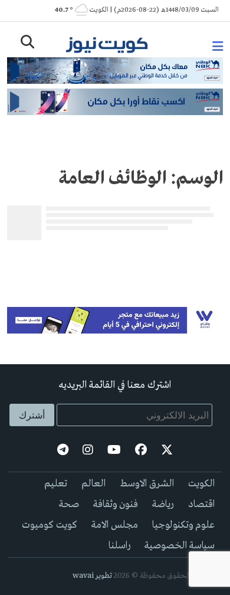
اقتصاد (201, 504)
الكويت (201, 484)
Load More (115, 264)
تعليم (55, 484)
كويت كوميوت (49, 525)
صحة (69, 504)
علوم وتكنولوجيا (183, 525)
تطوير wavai (92, 576)
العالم (93, 484)
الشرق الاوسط (147, 484)
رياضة (163, 504)
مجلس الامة (114, 525)
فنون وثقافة (115, 504)
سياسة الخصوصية (179, 546)
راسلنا (119, 546)
